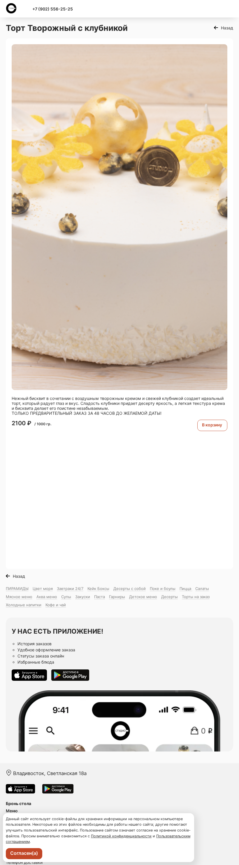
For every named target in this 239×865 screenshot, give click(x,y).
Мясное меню (19, 596)
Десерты (169, 596)
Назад (227, 27)
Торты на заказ (196, 596)
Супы (66, 596)
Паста (99, 596)
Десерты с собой (129, 588)
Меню (12, 810)
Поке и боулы (162, 588)
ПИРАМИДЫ (17, 588)
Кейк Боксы (98, 588)
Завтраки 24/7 (70, 588)
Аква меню (46, 596)
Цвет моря (43, 588)
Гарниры (117, 596)
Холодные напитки (23, 604)
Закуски (82, 596)
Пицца (186, 588)
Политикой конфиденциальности (121, 836)
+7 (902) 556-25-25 (52, 8)
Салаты (202, 588)
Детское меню (143, 596)
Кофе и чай (55, 604)
